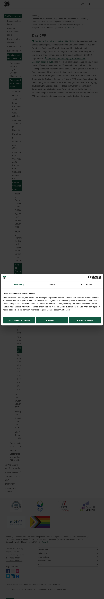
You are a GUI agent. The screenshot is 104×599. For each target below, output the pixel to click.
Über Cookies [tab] (86, 285)
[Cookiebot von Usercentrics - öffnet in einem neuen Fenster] (90, 277)
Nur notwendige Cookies (19, 320)
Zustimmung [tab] (18, 285)
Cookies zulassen (85, 320)
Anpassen (50, 320)
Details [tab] (52, 285)
